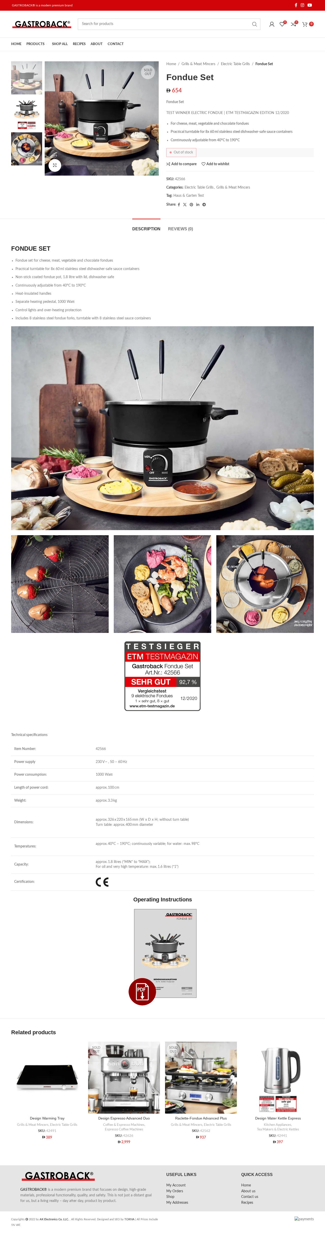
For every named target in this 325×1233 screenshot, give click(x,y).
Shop (170, 1197)
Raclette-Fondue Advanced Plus (201, 1118)
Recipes (247, 1202)
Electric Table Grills (235, 64)
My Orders (174, 1191)
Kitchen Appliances (277, 1125)
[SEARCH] (255, 24)
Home (171, 64)
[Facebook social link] (296, 5)
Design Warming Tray (47, 1118)
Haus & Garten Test (188, 195)
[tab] (146, 226)
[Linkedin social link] (198, 204)
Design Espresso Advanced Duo (124, 1118)
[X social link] (185, 204)
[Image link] (162, 957)
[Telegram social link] (204, 204)
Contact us (249, 1197)
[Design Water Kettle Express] (278, 1078)
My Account (176, 1185)
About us (248, 1191)
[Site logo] (42, 24)
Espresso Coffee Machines (124, 1129)
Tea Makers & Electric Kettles (278, 1129)
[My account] (272, 24)
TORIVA (129, 1219)
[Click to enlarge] (54, 165)
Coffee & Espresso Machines (123, 1125)
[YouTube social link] (310, 5)
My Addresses (177, 1202)
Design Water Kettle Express (278, 1118)
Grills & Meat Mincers (198, 64)
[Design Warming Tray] (47, 1078)
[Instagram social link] (302, 5)
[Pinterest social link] (191, 204)
